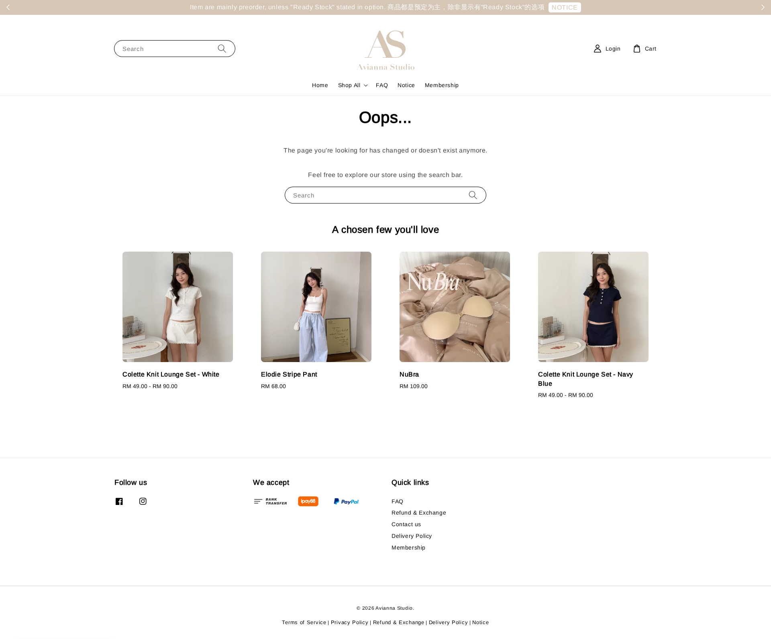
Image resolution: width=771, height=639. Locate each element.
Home (320, 85)
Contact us (406, 524)
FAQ (382, 85)
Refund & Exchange (419, 512)
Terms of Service (304, 622)
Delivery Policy (412, 536)
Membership (442, 85)
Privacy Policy (350, 622)
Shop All (349, 85)
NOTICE (532, 7)
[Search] (222, 48)
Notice (406, 85)
